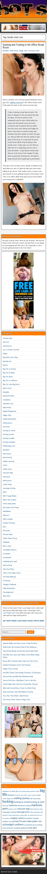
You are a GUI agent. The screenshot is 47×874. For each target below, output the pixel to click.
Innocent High (8, 473)
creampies (6, 400)
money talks (23, 815)
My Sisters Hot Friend (11, 507)
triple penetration (9, 588)
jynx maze (40, 809)
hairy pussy (7, 454)
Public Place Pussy (10, 538)
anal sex (6, 342)
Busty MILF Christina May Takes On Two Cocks (20, 661)
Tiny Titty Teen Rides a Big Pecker (15, 696)
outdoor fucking (32, 818)
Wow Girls (6, 596)
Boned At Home (8, 396)
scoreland (28, 825)
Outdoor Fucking (9, 523)
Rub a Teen (7, 546)
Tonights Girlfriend (9, 584)
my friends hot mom (34, 815)
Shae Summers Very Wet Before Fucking (18, 692)
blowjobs (6, 51)
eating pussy (7, 423)
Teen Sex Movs (8, 569)
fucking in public (9, 438)
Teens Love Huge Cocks (12, 573)
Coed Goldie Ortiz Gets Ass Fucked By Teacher (20, 684)
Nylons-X (6, 515)
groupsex (6, 450)
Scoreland (6, 554)
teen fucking (7, 565)
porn (4, 527)
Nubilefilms (7, 511)
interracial (6, 477)
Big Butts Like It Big (10, 357)
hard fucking (7, 457)
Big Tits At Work (9, 373)
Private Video (8, 534)
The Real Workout (9, 577)
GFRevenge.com (9, 446)
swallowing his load (10, 561)
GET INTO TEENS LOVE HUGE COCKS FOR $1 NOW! (23, 621)
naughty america (18, 818)
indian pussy (7, 469)
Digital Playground (9, 411)
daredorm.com (8, 404)
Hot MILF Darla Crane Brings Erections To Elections (22, 673)
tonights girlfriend (21, 828)
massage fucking (9, 488)
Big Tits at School (9, 369)
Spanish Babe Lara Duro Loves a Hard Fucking (20, 643)
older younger (8, 519)
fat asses (6, 427)
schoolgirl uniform (13, 824)
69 (10, 791)
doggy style (23, 51)
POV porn (6, 531)
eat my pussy (35, 798)
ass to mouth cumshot (11, 350)
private (15, 821)
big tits (5, 365)
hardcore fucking (24, 805)
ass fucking (22, 791)
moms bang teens (9, 504)
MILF (5, 492)
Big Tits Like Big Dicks (11, 384)
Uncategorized (8, 592)
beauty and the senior (32, 791)
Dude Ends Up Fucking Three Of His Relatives (20, 647)
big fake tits (7, 361)
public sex (37, 821)
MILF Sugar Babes (10, 496)
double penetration (9, 419)
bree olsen (24, 795)
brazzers (17, 795)
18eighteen (5, 791)
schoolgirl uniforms (10, 550)
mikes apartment (35, 812)
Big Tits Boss (8, 377)
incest (5, 465)
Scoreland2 (7, 557)
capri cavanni (32, 795)
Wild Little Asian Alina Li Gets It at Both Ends (19, 688)
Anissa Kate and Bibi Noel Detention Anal (18, 676)
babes (5, 354)
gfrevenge (5, 805)
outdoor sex (7, 821)
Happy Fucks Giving (10, 669)
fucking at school (9, 431)
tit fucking (6, 581)
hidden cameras (8, 461)
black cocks (7, 388)
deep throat (14, 51)
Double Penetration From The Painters (17, 665)
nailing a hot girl (16, 102)
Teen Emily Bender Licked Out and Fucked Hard (20, 651)
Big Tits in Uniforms (10, 380)
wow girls (32, 828)
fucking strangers (9, 442)
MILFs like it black (9, 500)
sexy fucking (37, 825)
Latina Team (7, 484)
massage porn (23, 812)
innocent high (23, 809)
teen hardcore (8, 828)
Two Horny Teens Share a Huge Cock (16, 700)
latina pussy (7, 480)
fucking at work (33, 51)
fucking (7, 801)
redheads (6, 542)
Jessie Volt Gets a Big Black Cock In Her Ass (19, 680)
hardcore (13, 805)
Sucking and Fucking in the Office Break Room (23, 46)
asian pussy (7, 346)
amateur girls (7, 338)
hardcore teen (12, 809)
